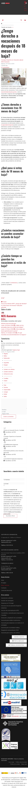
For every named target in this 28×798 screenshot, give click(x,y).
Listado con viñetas (9, 369)
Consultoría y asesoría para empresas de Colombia (12, 614)
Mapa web (24, 764)
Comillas (6, 378)
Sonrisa (6, 387)
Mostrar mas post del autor (8, 323)
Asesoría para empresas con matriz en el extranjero (12, 624)
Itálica (5, 356)
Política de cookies (15, 764)
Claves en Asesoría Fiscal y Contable (14, 430)
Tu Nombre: (7, 479)
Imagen (6, 365)
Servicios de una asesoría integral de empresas (11, 607)
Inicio (2, 580)
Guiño (5, 396)
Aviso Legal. (7, 514)
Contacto (3, 588)
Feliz (5, 385)
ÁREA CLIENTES (20, 637)
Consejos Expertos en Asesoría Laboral (12, 60)
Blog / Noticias (5, 585)
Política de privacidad (21, 762)
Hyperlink (6, 362)
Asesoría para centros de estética (10, 632)
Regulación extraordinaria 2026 (10, 630)
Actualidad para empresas (11, 444)
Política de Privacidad (14, 512)
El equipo (3, 582)
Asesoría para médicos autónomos (10, 620)
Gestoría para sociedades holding (10, 627)
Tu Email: (6, 483)
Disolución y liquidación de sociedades (11, 617)
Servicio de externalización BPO (10, 610)
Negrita (6, 353)
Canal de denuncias (6, 590)
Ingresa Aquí (16, 350)
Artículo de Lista (8, 374)
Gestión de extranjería (7, 600)
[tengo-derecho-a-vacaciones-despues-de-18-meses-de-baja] (14, 76)
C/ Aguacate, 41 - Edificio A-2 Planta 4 (11, 537)
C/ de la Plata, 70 (5, 566)
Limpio (5, 380)
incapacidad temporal (7, 125)
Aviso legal (11, 762)
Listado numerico (8, 371)
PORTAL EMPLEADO (18, 641)
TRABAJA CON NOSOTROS (17, 645)
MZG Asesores (5, 62)
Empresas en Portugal (7, 603)
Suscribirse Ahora (10, 516)
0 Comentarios (5, 67)
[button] (21, 20)
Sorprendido (7, 389)
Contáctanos (14, 282)
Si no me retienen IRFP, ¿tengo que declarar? (14, 303)
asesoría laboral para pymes (9, 92)
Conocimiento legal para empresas (13, 459)
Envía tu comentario (9, 416)
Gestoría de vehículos (7, 598)
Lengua (6, 392)
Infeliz (5, 394)
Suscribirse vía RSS (10, 432)
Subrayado (7, 358)
